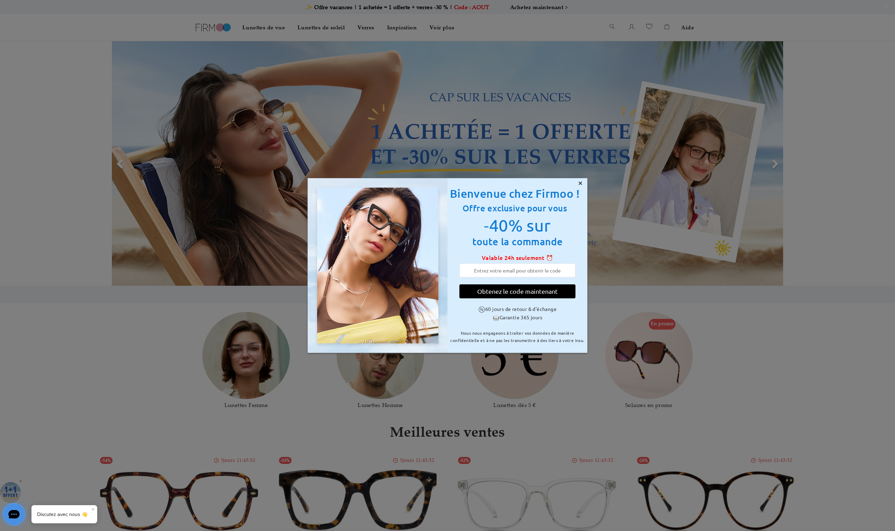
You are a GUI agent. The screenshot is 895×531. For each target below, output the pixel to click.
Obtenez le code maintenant (517, 291)
